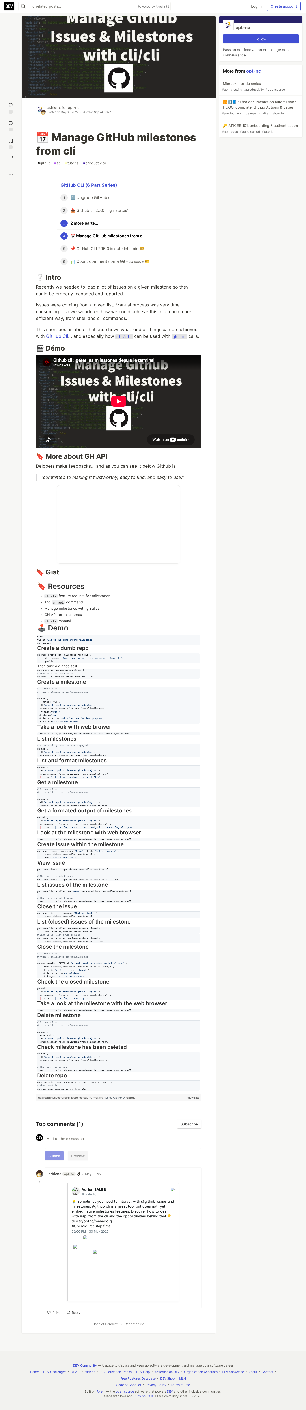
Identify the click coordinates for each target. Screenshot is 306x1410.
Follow (260, 39)
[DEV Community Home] (9, 6)
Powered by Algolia (152, 6)
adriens (54, 107)
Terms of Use (180, 1385)
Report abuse (134, 1324)
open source (125, 1391)
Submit (54, 1156)
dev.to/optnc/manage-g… (93, 1221)
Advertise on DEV (167, 1372)
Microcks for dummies (253, 86)
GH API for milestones (63, 614)
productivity (94, 163)
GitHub (131, 1097)
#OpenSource (83, 1226)
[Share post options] (10, 174)
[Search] (23, 6)
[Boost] (11, 158)
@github (148, 1201)
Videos (90, 1372)
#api (83, 1216)
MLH (182, 1378)
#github (98, 1206)
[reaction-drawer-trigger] (11, 108)
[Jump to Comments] (11, 125)
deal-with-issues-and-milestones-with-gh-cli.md (71, 1097)
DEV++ (76, 1372)
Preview (78, 1156)
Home (34, 1372)
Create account (284, 6)
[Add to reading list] (11, 143)
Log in (256, 6)
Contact (267, 1372)
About (252, 1372)
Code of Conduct (105, 1324)
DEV (170, 1391)
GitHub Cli (57, 336)
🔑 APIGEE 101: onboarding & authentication (260, 128)
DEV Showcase (233, 1372)
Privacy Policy (156, 1385)
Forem (100, 1391)
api (58, 163)
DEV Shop (167, 1378)
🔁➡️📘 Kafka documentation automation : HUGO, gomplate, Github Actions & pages (259, 107)
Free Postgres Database (138, 1378)
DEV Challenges (54, 1372)
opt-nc (73, 107)
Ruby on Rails (143, 1396)
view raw (193, 1097)
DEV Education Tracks (115, 1372)
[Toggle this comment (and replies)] (40, 1181)
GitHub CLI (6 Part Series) (88, 185)
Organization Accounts (201, 1372)
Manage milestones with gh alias (71, 608)
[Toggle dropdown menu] (196, 1172)
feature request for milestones (77, 596)
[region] (118, 836)
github (44, 163)
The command (63, 602)
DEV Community (85, 1365)
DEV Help (143, 1372)
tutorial (72, 163)
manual (58, 621)
